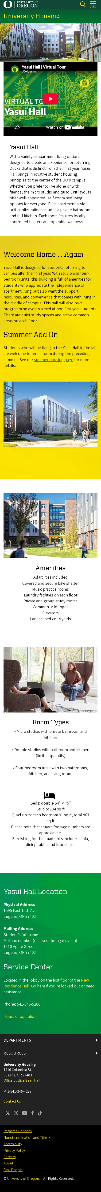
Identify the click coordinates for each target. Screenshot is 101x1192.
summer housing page (53, 360)
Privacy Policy (14, 1150)
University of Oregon (23, 1178)
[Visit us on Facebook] (32, 1113)
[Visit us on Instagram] (16, 1113)
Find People (13, 1169)
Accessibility (13, 1144)
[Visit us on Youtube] (24, 1113)
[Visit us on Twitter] (8, 1113)
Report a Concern (18, 1131)
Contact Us (12, 1101)
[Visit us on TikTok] (40, 1113)
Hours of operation (20, 1016)
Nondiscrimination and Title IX (27, 1137)
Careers (10, 1157)
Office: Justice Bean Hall (22, 1080)
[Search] (83, 4)
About (8, 1163)
